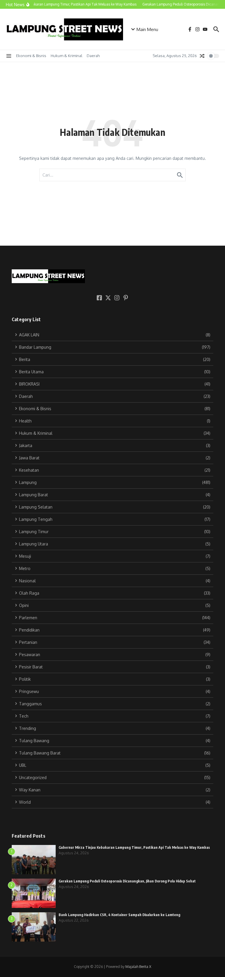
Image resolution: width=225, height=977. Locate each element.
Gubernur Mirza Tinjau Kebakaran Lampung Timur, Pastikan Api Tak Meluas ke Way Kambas (134, 847)
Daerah (93, 55)
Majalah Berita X (138, 966)
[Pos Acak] (202, 56)
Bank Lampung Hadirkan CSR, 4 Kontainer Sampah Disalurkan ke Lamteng (119, 915)
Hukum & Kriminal (66, 55)
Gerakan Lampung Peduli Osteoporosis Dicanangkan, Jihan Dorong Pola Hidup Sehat (127, 881)
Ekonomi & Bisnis (31, 55)
